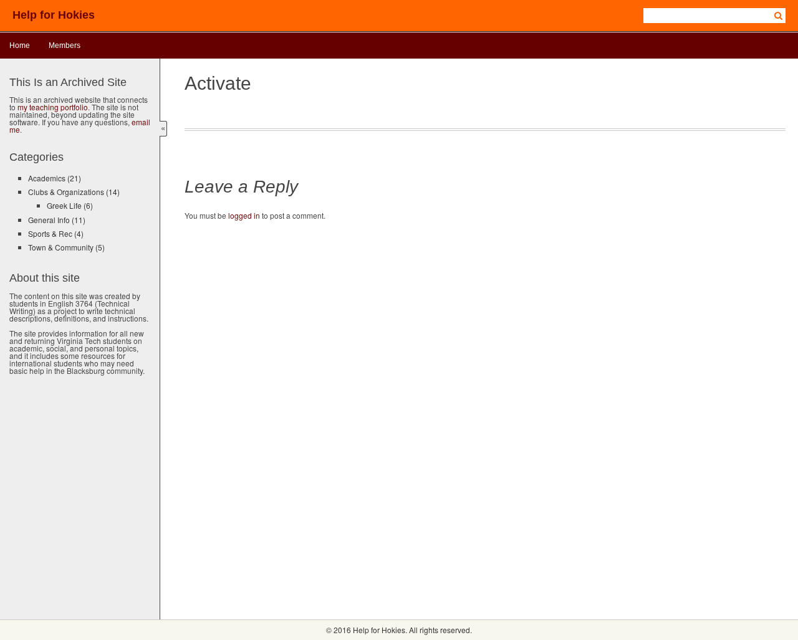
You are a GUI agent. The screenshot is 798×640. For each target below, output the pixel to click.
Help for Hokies (53, 15)
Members (64, 45)
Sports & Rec (56, 233)
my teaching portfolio (52, 107)
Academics (54, 178)
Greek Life (70, 205)
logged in (244, 215)
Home (19, 45)
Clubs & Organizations (74, 191)
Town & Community (66, 247)
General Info (56, 219)
